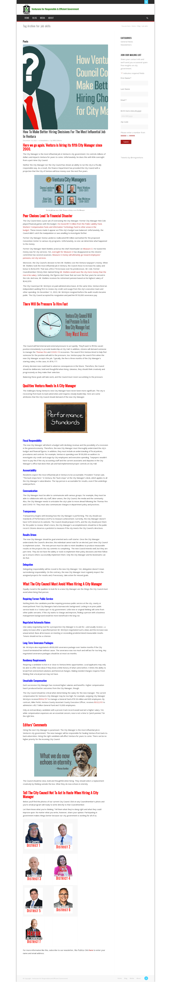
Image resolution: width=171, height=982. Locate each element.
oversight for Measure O (62, 252)
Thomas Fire (41, 352)
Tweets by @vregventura (132, 157)
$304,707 (43, 699)
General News (127, 41)
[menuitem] (27, 18)
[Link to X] (146, 2)
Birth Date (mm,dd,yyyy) (131, 111)
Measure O (88, 248)
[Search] (146, 18)
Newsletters (44, 140)
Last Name (125, 89)
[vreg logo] (51, 9)
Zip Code (124, 122)
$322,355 (98, 702)
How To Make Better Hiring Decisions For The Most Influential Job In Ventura (64, 134)
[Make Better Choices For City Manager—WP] (65, 86)
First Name (126, 78)
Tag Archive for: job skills (36, 26)
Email (123, 100)
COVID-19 (55, 352)
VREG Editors (57, 140)
